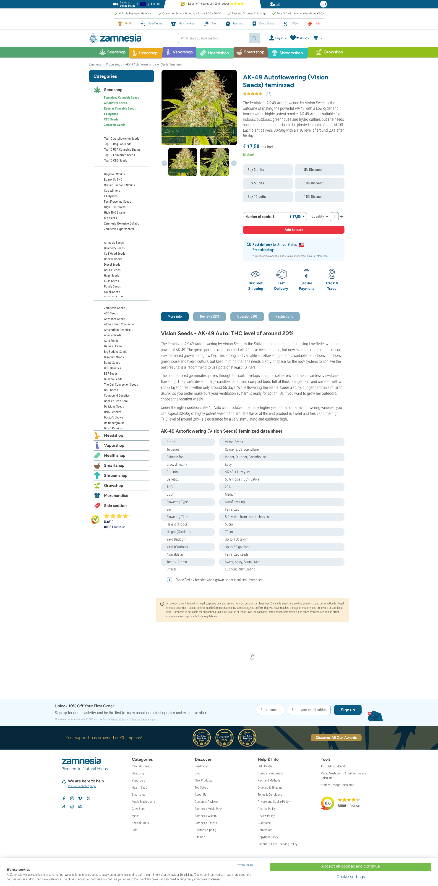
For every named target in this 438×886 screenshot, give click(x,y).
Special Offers (140, 823)
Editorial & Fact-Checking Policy (277, 844)
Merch (135, 816)
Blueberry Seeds (114, 248)
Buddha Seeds (113, 379)
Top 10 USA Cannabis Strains (122, 149)
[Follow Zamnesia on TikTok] (64, 806)
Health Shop (139, 787)
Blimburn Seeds (114, 357)
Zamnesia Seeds (114, 125)
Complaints (265, 830)
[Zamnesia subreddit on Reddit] (72, 806)
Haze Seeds (111, 275)
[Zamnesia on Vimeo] (80, 798)
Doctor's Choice (113, 417)
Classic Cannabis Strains (119, 185)
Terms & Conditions (270, 794)
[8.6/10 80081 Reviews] (119, 516)
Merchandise (116, 495)
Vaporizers (138, 780)
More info (322, 256)
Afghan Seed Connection (119, 324)
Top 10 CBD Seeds (115, 160)
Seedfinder (201, 766)
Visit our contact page (82, 786)
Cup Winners (112, 190)
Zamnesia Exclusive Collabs (121, 223)
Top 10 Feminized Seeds (119, 155)
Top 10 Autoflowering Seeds (121, 138)
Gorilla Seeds (112, 270)
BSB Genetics (112, 368)
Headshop (113, 435)
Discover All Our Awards (336, 737)
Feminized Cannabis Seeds (121, 97)
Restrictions (284, 316)
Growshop (113, 485)
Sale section (115, 505)
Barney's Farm (113, 346)
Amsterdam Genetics (117, 330)
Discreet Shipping (205, 830)
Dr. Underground (114, 423)
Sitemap (200, 837)
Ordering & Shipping (270, 787)
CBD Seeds (111, 119)
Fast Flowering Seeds (117, 201)
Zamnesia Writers (205, 816)
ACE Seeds (111, 313)
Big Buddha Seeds (115, 351)
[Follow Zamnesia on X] (88, 798)
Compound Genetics (117, 395)
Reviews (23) (209, 316)
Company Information (271, 773)
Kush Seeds (111, 281)
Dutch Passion (113, 428)
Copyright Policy (268, 837)
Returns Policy (267, 808)
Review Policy (266, 816)
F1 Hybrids (111, 114)
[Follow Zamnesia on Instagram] (72, 798)
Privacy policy (244, 865)
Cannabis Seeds (142, 766)
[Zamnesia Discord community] (80, 806)
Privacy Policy (118, 719)
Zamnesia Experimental (119, 229)
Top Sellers (201, 787)
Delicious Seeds (114, 406)
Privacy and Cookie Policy (274, 801)
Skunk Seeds (112, 292)
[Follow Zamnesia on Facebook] (64, 798)
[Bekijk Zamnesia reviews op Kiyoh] (95, 519)
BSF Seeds (110, 373)
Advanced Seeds (114, 319)
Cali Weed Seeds (114, 253)
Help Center (265, 766)
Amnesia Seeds (114, 242)
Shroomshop (116, 475)
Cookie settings (350, 876)
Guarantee (264, 823)
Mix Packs (110, 218)
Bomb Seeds (112, 362)
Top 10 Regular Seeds (117, 144)
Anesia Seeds (112, 335)
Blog (198, 773)
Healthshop (114, 455)
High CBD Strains (114, 207)
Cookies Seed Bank (116, 401)
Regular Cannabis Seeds (120, 108)
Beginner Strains (114, 174)
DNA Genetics (112, 412)
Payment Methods (269, 780)
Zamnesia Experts (206, 823)
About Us (200, 794)
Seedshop (113, 89)
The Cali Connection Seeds (121, 384)
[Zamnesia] (130, 38)
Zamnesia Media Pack (208, 808)
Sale (134, 830)
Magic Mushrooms (143, 801)
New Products (203, 780)
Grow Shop (138, 808)
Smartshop (114, 465)
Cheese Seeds (113, 259)
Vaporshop (114, 445)
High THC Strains (114, 212)
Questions (247, 316)
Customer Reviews (206, 801)
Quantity (317, 216)
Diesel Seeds (112, 264)
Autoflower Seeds (115, 103)
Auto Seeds (111, 340)
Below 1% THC (113, 179)
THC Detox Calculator (334, 766)
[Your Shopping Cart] (318, 38)
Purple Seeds (112, 286)
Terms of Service (140, 719)
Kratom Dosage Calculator (337, 785)
